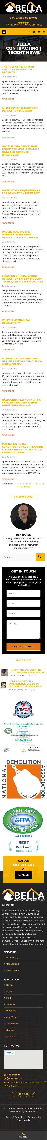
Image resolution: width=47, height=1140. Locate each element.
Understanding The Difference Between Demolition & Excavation (20, 234)
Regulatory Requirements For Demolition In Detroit (21, 192)
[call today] (23, 1134)
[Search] (40, 557)
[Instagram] (44, 32)
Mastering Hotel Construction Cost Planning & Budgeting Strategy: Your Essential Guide (23, 448)
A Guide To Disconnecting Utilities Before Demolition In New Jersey (22, 361)
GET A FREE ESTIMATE (22, 646)
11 (18, 486)
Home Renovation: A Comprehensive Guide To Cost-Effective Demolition (26, 684)
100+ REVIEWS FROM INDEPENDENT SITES (24, 24)
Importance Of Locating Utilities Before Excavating (28, 671)
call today (23, 1137)
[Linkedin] (34, 32)
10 (43, 483)
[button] (23, 497)
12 (21, 486)
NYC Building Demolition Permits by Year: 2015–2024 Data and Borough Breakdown (20, 150)
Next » (27, 486)
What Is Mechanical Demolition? (16, 321)
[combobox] (18, 557)
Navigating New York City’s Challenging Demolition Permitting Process (21, 402)
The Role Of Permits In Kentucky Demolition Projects (18, 69)
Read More (8, 99)
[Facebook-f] (29, 32)
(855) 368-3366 (23, 865)
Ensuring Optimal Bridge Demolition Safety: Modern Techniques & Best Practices (22, 279)
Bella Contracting (18, 675)
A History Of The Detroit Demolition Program (20, 109)
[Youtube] (39, 32)
